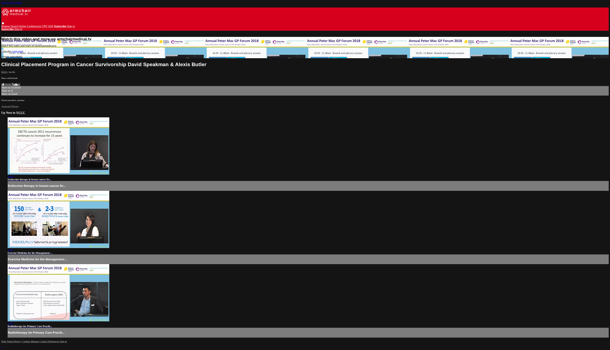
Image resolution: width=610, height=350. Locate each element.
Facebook (6, 84)
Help (4, 341)
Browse (5, 26)
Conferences (34, 26)
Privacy (18, 341)
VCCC (4, 72)
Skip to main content (11, 2)
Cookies (26, 341)
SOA (50, 26)
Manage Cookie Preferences (45, 341)
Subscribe (6, 51)
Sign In (18, 29)
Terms (10, 341)
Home (22, 26)
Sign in (71, 26)
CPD (44, 26)
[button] (3, 23)
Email (17, 84)
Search (14, 26)
